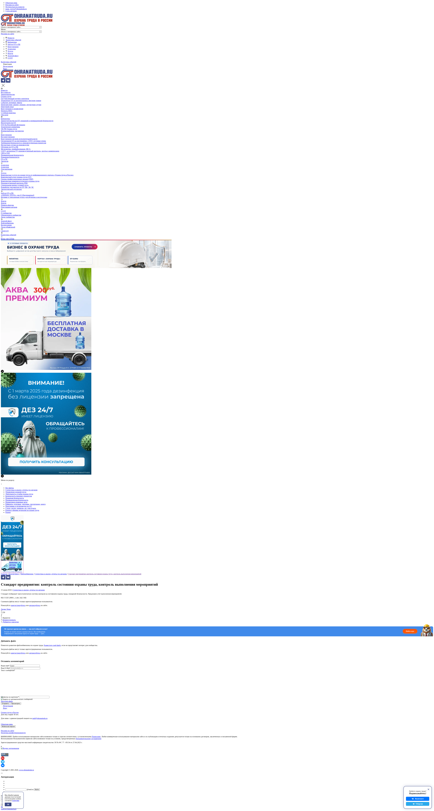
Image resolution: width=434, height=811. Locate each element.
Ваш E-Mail (5, 668)
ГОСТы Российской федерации (13, 125)
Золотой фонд (13, 56)
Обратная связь (11, 3)
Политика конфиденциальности (13, 733)
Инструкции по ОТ (8, 123)
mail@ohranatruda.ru (39, 718)
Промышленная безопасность (12, 155)
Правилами (96, 737)
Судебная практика (8, 113)
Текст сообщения (8, 670)
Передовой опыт (7, 107)
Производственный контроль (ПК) (14, 183)
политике (15, 800)
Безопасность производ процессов (18, 496)
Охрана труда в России (10, 712)
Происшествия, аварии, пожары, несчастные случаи (21, 105)
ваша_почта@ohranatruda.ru (16, 9)
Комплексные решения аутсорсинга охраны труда (20, 181)
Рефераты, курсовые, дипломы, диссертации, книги (25, 504)
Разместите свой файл (52, 645)
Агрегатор (12, 49)
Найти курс (410, 631)
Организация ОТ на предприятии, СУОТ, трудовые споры (23, 141)
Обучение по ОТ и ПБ (9, 147)
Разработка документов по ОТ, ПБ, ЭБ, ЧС (17, 187)
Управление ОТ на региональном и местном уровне (21, 101)
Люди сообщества (8, 217)
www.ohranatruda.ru (26, 770)
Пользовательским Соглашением (88, 739)
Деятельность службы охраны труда (19, 494)
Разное (8, 512)
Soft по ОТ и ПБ (14, 44)
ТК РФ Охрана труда (9, 129)
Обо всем (4, 115)
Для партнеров (6, 169)
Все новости (6, 92)
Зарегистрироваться (8, 809)
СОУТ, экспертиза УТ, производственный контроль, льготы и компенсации (30, 151)
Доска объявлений (8, 227)
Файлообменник (7, 223)
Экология (4, 161)
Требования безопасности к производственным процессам (23, 143)
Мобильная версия (8, 726)
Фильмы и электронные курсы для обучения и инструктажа (24, 197)
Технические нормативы (10, 127)
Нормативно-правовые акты (16, 502)
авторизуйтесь (34, 605)
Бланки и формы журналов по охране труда (22, 510)
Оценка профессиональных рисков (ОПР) (17, 179)
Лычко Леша (6, 609)
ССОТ (10, 58)
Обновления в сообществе (11, 215)
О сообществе (6, 213)
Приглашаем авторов (9, 207)
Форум (10, 53)
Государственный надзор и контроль (15, 98)
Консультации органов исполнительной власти (19, 139)
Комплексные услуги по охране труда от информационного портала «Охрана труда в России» (37, 175)
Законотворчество (8, 94)
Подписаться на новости (14, 7)
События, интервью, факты (11, 103)
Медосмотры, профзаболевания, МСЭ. (16, 149)
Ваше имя (5, 666)
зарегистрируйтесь (18, 605)
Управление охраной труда (15, 492)
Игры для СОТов (7, 239)
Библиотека (12, 42)
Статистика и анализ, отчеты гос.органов (29, 590)
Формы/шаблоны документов (12, 131)
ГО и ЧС (4, 159)
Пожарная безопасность (10, 157)
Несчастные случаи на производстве (15, 145)
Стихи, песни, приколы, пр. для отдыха (20, 508)
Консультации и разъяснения (12, 109)
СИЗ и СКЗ (5, 153)
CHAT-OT (5, 231)
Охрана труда (6, 96)
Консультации (13, 47)
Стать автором (11, 11)
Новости (11, 38)
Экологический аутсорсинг (11, 189)
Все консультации (8, 137)
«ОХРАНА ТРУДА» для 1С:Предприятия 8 (17, 195)
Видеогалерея (6, 225)
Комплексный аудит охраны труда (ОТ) (16, 177)
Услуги (10, 51)
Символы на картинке (10, 697)
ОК (8, 804)
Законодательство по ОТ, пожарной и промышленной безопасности (27, 121)
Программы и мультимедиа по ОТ (18, 506)
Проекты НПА (6, 111)
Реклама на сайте (12, 5)
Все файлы (9, 488)
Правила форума (7, 205)
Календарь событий (13, 40)
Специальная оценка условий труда (14, 185)
